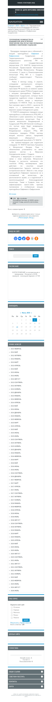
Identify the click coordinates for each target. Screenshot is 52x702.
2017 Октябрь (16, 496)
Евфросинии (14, 56)
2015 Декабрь (16, 449)
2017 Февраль (16, 480)
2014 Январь (16, 396)
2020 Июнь (15, 547)
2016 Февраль (16, 456)
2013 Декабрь (16, 392)
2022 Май (14, 577)
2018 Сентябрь (16, 523)
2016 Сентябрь (16, 473)
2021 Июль (15, 560)
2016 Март (14, 460)
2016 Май (14, 463)
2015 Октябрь (16, 443)
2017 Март (14, 483)
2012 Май (14, 352)
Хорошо (16, 610)
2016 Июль (15, 470)
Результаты (14, 623)
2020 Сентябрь (16, 557)
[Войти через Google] (32, 238)
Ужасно (16, 618)
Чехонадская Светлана (20, 200)
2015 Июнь (15, 433)
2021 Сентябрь (16, 567)
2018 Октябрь (16, 527)
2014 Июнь (15, 409)
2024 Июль (15, 584)
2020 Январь (16, 537)
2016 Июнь (15, 466)
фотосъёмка (34, 202)
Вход (33, 3)
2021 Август (15, 564)
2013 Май (14, 369)
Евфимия (35, 54)
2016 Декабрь (16, 476)
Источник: (12, 194)
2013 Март (14, 362)
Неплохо (16, 612)
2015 (17, 26)
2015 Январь (16, 416)
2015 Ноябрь (16, 446)
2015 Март (14, 423)
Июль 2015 (26, 313)
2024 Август (15, 587)
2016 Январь (16, 453)
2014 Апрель (15, 402)
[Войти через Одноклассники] (36, 238)
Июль (23, 26)
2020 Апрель (15, 540)
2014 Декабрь (16, 412)
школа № (27, 202)
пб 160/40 (31, 200)
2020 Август (15, 554)
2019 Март (14, 533)
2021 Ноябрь (16, 574)
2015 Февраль (16, 419)
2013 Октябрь (16, 386)
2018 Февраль (16, 507)
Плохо (15, 615)
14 (17, 327)
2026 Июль (15, 591)
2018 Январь (16, 503)
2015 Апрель (15, 426)
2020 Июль (15, 550)
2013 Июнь (15, 372)
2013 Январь (16, 359)
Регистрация (27, 3)
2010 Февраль (16, 349)
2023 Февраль (16, 580)
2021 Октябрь (16, 570)
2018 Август (15, 520)
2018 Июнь (15, 513)
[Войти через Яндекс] (28, 238)
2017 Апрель (15, 486)
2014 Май (14, 406)
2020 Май (14, 543)
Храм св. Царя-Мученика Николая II (29, 11)
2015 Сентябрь (16, 439)
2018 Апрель (15, 510)
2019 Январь (16, 530)
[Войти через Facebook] (24, 238)
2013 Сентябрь (16, 382)
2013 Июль (15, 376)
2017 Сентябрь (16, 493)
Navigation (15, 22)
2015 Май (14, 429)
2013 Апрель (15, 365)
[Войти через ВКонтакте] (20, 238)
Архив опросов (25, 623)
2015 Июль (15, 436)
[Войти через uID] (15, 238)
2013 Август (15, 379)
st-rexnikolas (23, 198)
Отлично (16, 607)
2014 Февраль (16, 399)
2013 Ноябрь (16, 389)
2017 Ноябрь (16, 500)
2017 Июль (15, 490)
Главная (19, 3)
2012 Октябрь (16, 355)
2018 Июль (15, 517)
